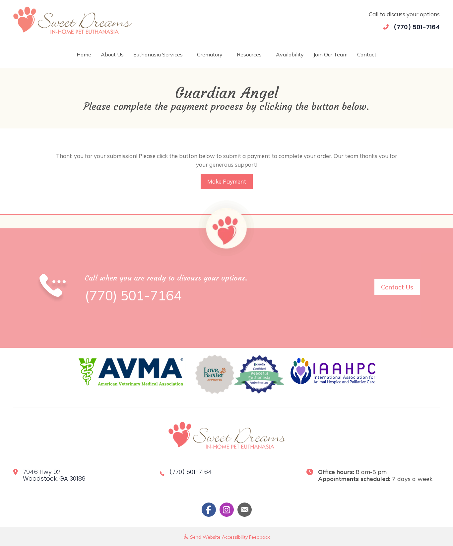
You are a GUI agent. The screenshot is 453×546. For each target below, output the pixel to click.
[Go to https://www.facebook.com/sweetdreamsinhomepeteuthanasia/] (209, 510)
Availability (290, 54)
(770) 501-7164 (417, 27)
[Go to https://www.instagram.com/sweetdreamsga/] (227, 510)
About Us (112, 54)
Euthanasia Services (158, 54)
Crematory (210, 54)
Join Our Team (330, 54)
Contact (366, 54)
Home (84, 54)
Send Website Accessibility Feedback (229, 537)
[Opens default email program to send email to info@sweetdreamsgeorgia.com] (244, 510)
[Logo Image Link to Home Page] (72, 19)
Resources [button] (249, 54)
